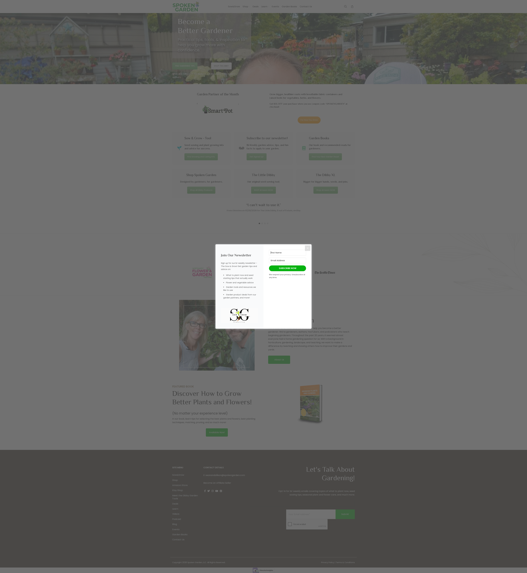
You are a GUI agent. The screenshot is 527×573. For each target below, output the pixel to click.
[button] (239, 315)
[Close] (307, 248)
